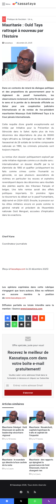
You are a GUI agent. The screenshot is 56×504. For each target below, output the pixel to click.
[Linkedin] (21, 318)
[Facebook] (7, 318)
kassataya (8, 43)
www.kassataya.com (15, 298)
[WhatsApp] (14, 324)
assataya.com (18, 269)
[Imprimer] (28, 324)
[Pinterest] (35, 318)
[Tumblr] (28, 318)
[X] (14, 318)
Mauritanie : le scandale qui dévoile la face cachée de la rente (14, 462)
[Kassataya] (23, 4)
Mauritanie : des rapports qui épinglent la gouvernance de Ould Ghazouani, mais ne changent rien (41, 465)
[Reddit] (42, 318)
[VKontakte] (7, 324)
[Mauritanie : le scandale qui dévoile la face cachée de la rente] (14, 450)
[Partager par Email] (21, 324)
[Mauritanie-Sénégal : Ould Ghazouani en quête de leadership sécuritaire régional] (14, 418)
